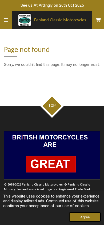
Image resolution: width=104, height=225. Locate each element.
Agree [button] (85, 217)
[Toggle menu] (6, 20)
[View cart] (98, 20)
